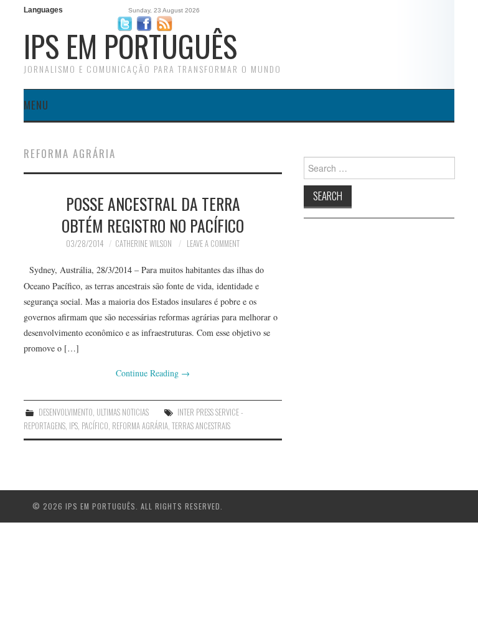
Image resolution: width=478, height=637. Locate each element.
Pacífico (95, 426)
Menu (36, 105)
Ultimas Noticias (122, 412)
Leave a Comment (213, 243)
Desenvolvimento (66, 412)
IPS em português (130, 46)
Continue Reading (153, 373)
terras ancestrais (201, 426)
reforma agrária (140, 426)
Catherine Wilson (143, 243)
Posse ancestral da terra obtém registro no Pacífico (153, 215)
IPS (73, 426)
